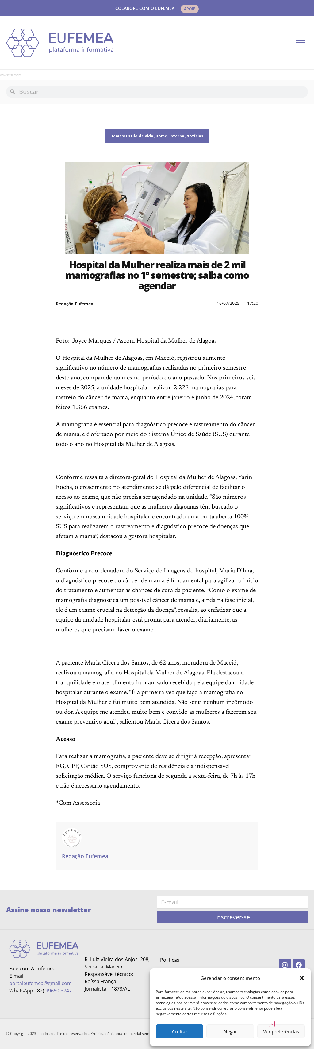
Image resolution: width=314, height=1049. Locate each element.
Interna (176, 136)
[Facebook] (299, 965)
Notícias (194, 136)
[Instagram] (285, 965)
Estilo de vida (139, 136)
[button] (302, 978)
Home (161, 136)
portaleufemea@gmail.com (40, 983)
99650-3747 (58, 990)
